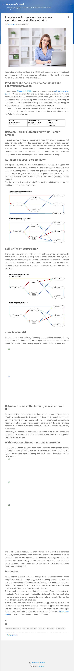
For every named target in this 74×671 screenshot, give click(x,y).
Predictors (50, 628)
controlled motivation (29, 628)
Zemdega (41, 666)
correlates (42, 628)
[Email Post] (6, 625)
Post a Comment (12, 635)
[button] (68, 17)
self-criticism (60, 628)
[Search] (71, 5)
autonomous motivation (13, 628)
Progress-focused (15, 4)
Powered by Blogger (38, 662)
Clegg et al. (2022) (24, 91)
